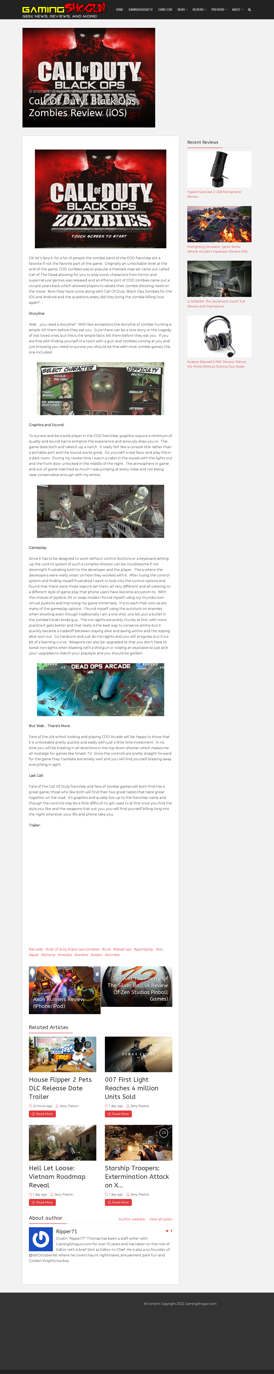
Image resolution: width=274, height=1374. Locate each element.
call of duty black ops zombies (73, 949)
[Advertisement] (219, 443)
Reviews (198, 9)
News (181, 9)
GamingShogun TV (141, 9)
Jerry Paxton (69, 1106)
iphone (49, 955)
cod (107, 949)
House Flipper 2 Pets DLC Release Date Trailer (60, 1088)
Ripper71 (63, 91)
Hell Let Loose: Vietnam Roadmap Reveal (57, 1176)
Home (119, 9)
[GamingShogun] (64, 9)
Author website (132, 1219)
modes (66, 955)
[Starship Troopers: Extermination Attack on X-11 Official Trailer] (138, 1142)
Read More (44, 1114)
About (236, 9)
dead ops (123, 949)
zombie (113, 955)
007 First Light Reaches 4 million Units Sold (131, 1088)
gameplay (144, 949)
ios (160, 949)
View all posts (160, 1219)
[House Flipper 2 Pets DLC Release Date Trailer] (62, 1054)
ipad (35, 955)
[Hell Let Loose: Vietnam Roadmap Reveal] (62, 1142)
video (97, 955)
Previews (217, 9)
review (82, 955)
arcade (37, 949)
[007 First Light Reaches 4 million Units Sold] (138, 1054)
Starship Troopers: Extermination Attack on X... (137, 1176)
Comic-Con (165, 9)
